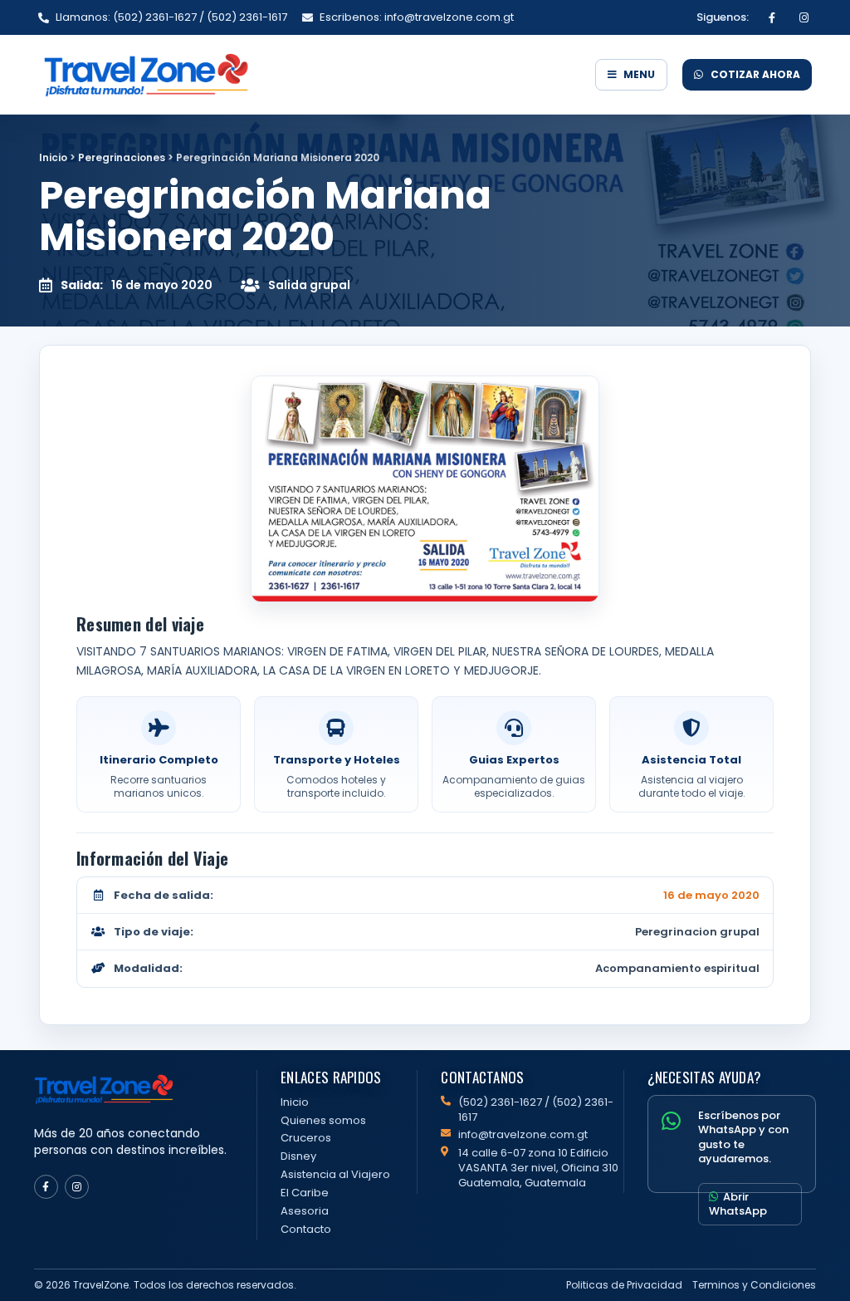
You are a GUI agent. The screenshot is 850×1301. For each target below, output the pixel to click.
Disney (298, 1156)
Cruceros (306, 1138)
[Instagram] (803, 17)
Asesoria (305, 1211)
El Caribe (305, 1192)
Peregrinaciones (121, 157)
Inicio (53, 157)
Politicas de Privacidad (624, 1285)
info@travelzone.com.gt (523, 1134)
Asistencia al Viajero (335, 1174)
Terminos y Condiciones (754, 1285)
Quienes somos (323, 1120)
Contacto (306, 1229)
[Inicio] (309, 74)
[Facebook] (772, 17)
